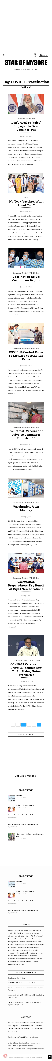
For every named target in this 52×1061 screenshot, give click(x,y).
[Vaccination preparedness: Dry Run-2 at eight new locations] (26, 573)
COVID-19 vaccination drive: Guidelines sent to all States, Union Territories (26, 669)
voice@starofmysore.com (35, 1048)
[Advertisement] (26, 26)
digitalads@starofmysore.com (29, 1043)
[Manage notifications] (5, 1056)
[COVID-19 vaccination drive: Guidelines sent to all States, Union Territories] (26, 655)
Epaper (44, 55)
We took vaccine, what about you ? (26, 203)
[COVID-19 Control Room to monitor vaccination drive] (26, 343)
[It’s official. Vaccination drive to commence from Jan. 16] (26, 422)
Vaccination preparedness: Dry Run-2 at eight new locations (26, 585)
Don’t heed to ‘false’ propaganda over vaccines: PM (26, 126)
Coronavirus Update (24, 119)
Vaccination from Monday (26, 508)
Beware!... (19, 795)
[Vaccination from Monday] (26, 497)
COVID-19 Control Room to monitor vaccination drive (26, 355)
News (33, 119)
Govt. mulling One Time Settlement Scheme (23, 824)
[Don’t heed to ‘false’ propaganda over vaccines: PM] (26, 113)
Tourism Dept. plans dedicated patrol (20, 815)
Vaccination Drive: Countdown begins (26, 278)
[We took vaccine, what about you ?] (26, 192)
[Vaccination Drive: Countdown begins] (26, 268)
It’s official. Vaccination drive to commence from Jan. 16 (26, 434)
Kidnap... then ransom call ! (25, 805)
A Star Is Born (20, 978)
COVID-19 (31, 273)
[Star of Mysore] (26, 63)
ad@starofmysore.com (25, 1046)
